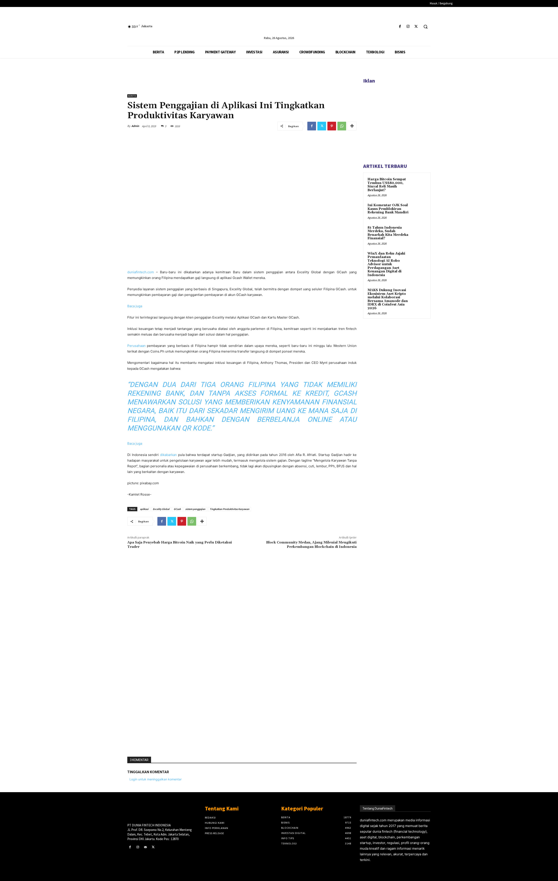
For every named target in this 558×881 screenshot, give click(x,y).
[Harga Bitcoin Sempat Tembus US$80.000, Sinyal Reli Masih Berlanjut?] (418, 184)
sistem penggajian (195, 509)
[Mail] (145, 847)
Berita (132, 96)
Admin (135, 126)
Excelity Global (161, 509)
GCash (177, 509)
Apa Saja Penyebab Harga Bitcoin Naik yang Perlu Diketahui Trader (179, 544)
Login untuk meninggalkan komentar (155, 779)
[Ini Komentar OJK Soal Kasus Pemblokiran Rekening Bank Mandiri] (418, 210)
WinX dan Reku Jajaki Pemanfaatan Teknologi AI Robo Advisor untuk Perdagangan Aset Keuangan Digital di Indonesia (386, 264)
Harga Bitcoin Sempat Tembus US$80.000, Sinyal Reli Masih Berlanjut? (386, 184)
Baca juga (134, 306)
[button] (425, 26)
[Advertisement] (242, 689)
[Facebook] (400, 27)
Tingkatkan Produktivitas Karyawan (229, 509)
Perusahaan (137, 346)
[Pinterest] (331, 126)
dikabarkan (168, 455)
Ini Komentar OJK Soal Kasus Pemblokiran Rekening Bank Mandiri (387, 208)
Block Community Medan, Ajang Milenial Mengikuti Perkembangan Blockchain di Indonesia (311, 544)
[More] (352, 126)
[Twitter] (416, 27)
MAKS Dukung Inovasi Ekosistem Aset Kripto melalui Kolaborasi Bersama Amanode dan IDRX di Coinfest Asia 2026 (387, 299)
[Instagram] (408, 27)
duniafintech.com (140, 272)
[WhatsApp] (341, 126)
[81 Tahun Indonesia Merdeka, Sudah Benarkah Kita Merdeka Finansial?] (418, 232)
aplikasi (144, 509)
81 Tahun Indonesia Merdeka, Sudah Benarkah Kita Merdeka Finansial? (387, 233)
